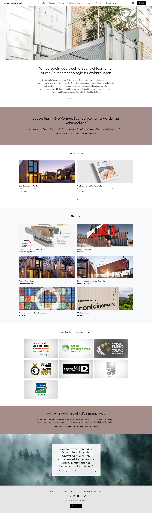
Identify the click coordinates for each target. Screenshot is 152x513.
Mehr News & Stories (76, 200)
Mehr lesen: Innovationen (76, 99)
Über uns (99, 3)
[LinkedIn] (81, 496)
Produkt (52, 3)
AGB (100, 491)
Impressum (74, 491)
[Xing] (85, 496)
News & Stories (111, 3)
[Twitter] (74, 496)
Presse (52, 491)
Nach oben (76, 506)
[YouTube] (78, 496)
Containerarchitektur (75, 3)
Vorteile (61, 3)
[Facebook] (71, 496)
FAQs (65, 491)
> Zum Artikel (23, 192)
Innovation (42, 3)
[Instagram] (67, 496)
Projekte (89, 3)
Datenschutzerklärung (88, 491)
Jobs (59, 491)
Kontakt (141, 3)
